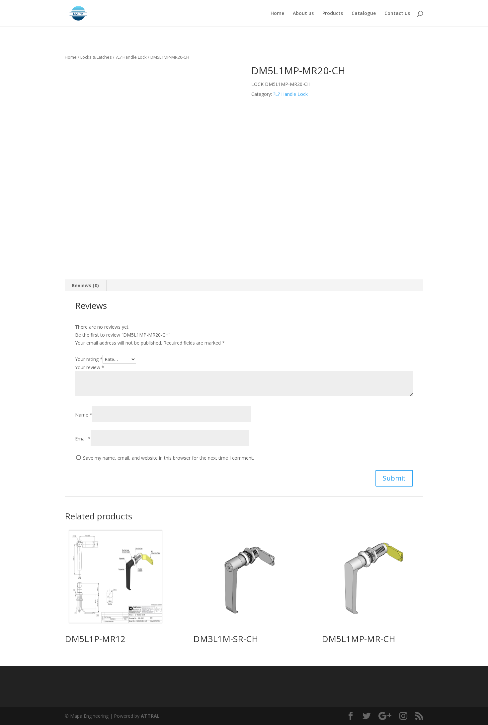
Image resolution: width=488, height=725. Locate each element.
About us (303, 13)
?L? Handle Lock (131, 57)
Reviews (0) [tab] (85, 285)
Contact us (397, 13)
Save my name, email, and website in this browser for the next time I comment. (168, 458)
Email (83, 438)
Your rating (89, 359)
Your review (89, 367)
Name (83, 415)
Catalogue (364, 13)
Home (277, 13)
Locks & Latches (96, 57)
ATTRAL (150, 716)
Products (332, 13)
